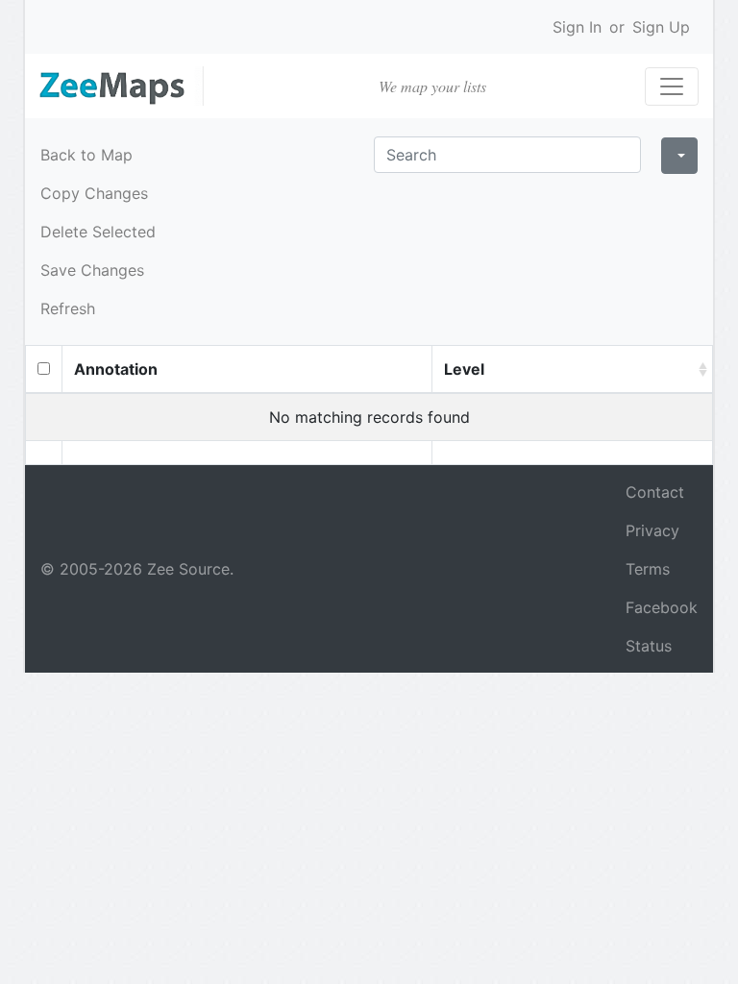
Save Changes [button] (92, 270)
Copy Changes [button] (94, 193)
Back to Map (86, 154)
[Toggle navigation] (672, 86)
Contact (655, 492)
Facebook (662, 607)
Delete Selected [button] (98, 231)
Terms (648, 568)
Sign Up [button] (661, 27)
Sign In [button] (577, 27)
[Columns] (679, 155)
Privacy (652, 530)
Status (649, 645)
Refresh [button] (67, 308)
